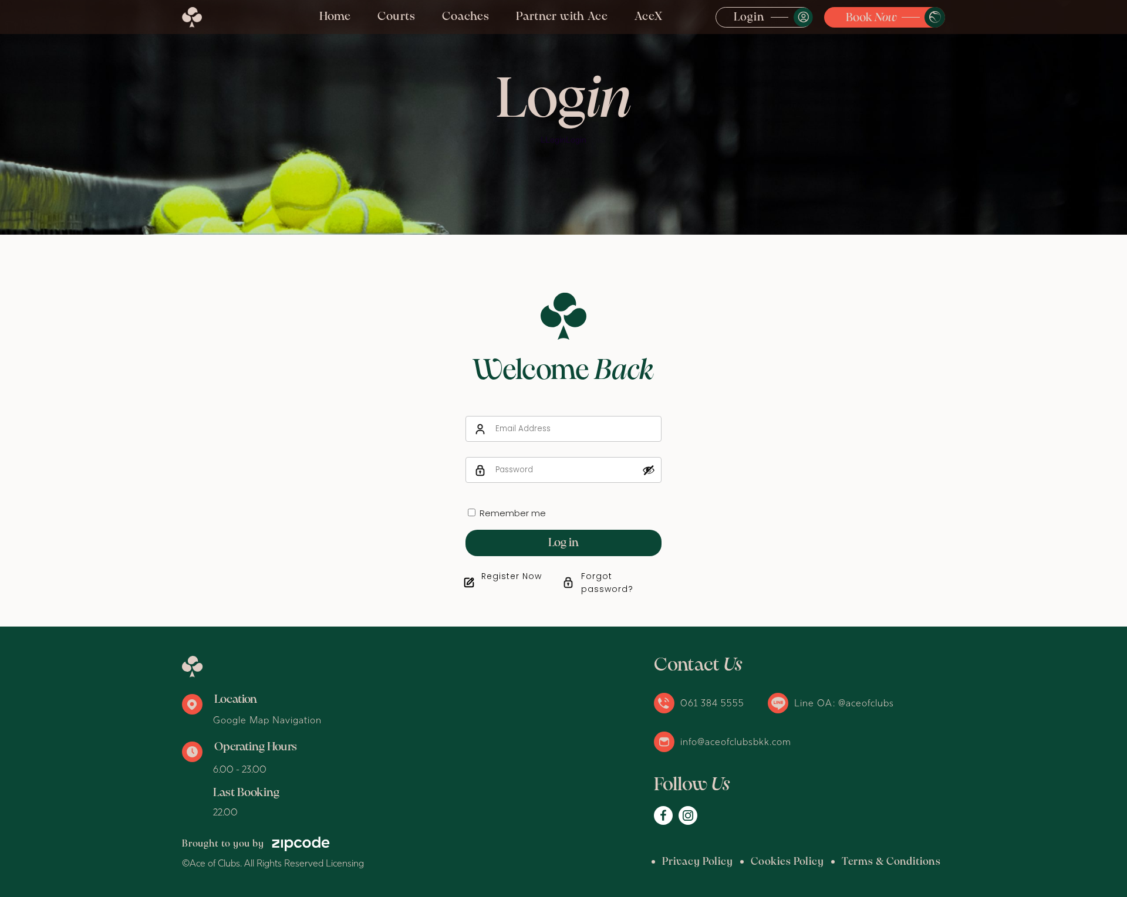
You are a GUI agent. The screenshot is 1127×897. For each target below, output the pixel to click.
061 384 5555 (712, 703)
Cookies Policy (787, 862)
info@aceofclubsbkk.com (735, 741)
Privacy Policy (697, 862)
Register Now (511, 576)
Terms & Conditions (891, 862)
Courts (396, 16)
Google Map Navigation (267, 720)
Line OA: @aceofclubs (844, 703)
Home (335, 16)
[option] (563, 117)
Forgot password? (607, 582)
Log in (563, 543)
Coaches (466, 16)
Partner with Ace (562, 16)
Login (749, 17)
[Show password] (648, 469)
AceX (649, 16)
